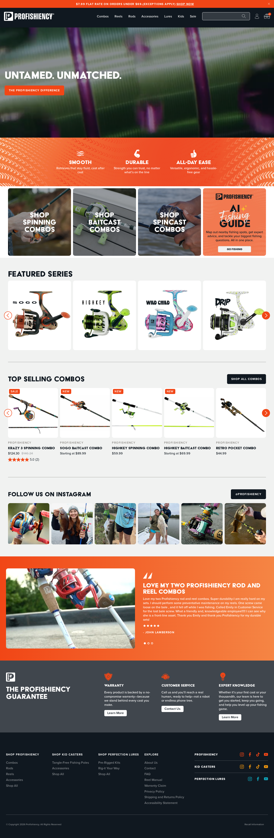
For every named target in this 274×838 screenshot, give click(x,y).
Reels (10, 774)
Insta (243, 754)
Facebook (251, 754)
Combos (12, 762)
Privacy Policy (154, 791)
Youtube (267, 754)
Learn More (115, 712)
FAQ (147, 774)
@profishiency (248, 492)
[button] (266, 315)
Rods (9, 768)
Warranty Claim (155, 786)
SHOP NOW (183, 4)
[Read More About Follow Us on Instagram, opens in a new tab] (28, 523)
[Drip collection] (234, 315)
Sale (193, 16)
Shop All (12, 786)
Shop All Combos (246, 379)
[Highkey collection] (104, 315)
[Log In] (257, 16)
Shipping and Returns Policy (164, 797)
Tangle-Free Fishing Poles (70, 762)
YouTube (267, 767)
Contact (150, 768)
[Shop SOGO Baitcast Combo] (85, 425)
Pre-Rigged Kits (109, 762)
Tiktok (259, 754)
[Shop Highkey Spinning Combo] (137, 425)
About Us (150, 762)
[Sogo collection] (39, 315)
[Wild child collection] (169, 315)
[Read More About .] (234, 222)
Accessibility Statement (161, 803)
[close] (269, 4)
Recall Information (254, 824)
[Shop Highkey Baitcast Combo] (189, 425)
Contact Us (172, 708)
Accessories (14, 780)
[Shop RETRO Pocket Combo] (241, 425)
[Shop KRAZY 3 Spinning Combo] (33, 425)
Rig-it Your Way (109, 768)
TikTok (259, 767)
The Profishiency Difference (34, 90)
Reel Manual (153, 780)
